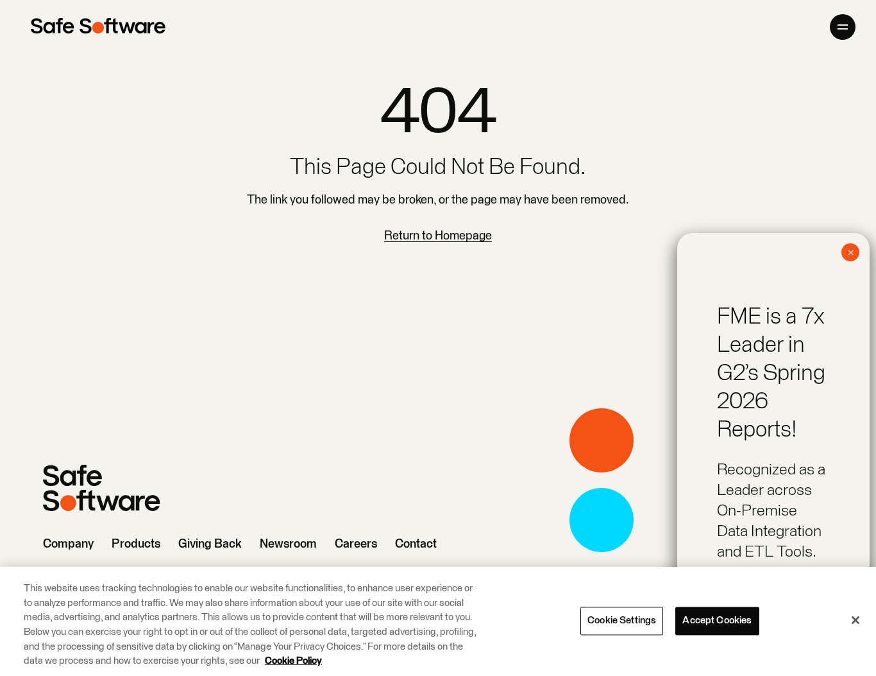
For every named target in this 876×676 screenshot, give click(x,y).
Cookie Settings (621, 620)
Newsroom (288, 544)
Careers (356, 544)
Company (68, 544)
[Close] (855, 620)
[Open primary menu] (842, 27)
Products (136, 544)
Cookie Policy (293, 661)
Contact (416, 544)
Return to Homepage (438, 236)
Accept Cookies (717, 620)
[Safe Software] (98, 27)
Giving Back (210, 544)
